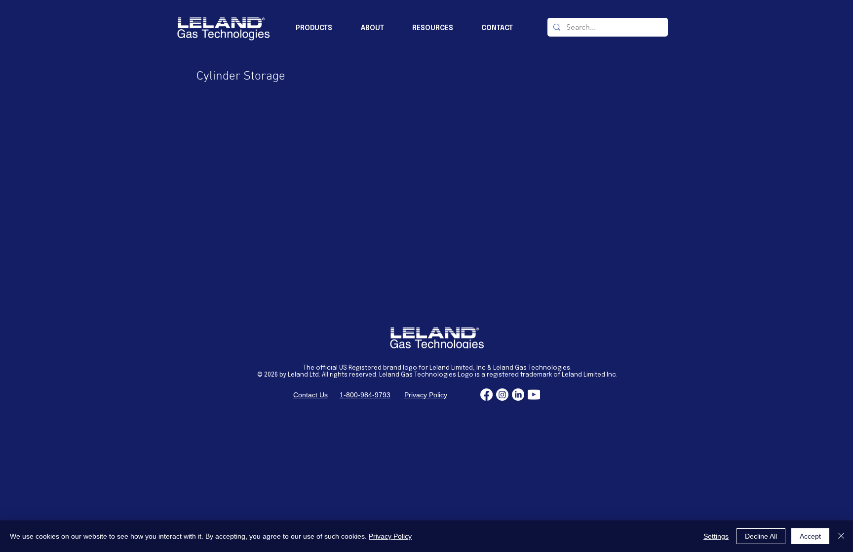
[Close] (841, 536)
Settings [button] (716, 536)
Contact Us (310, 395)
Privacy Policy (425, 395)
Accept (810, 536)
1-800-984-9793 (365, 395)
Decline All (761, 536)
